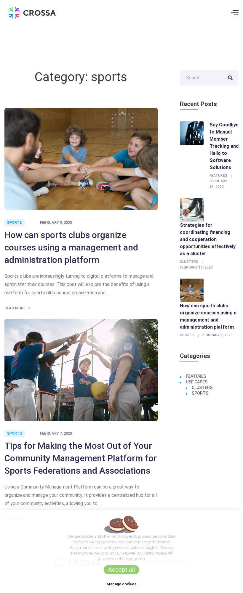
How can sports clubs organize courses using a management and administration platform (71, 247)
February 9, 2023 (56, 222)
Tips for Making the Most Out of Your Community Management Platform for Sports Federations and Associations (80, 458)
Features (218, 175)
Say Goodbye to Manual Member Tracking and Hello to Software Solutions (224, 146)
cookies (87, 536)
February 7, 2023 (56, 433)
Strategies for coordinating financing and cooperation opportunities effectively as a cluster (208, 239)
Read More (15, 308)
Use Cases (196, 382)
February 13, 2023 (196, 267)
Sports (14, 223)
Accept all (121, 569)
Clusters (189, 262)
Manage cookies (121, 584)
